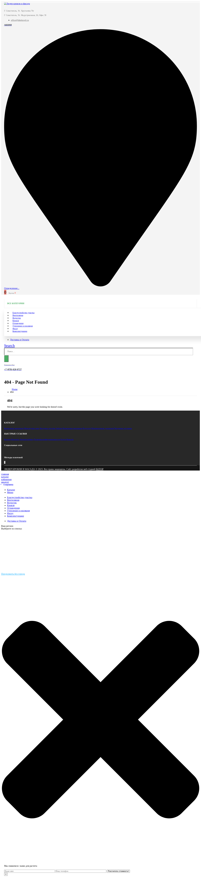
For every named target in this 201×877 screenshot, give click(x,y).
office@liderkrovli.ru (20, 20)
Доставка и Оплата (19, 339)
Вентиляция (13, 500)
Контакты (15, 439)
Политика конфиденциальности (47, 439)
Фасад (10, 513)
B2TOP (99, 469)
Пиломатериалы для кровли (102, 428)
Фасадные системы (47, 428)
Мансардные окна (31, 428)
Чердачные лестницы (123, 428)
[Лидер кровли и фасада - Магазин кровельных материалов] (17, 3)
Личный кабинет (27, 439)
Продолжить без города (13, 574)
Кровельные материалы (14, 428)
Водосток (87, 428)
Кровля (10, 505)
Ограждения (13, 508)
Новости (69, 439)
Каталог (7, 439)
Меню (10, 492)
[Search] (6, 358)
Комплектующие (20, 331)
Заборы (59, 428)
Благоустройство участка (19, 497)
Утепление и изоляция (23, 326)
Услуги (63, 439)
